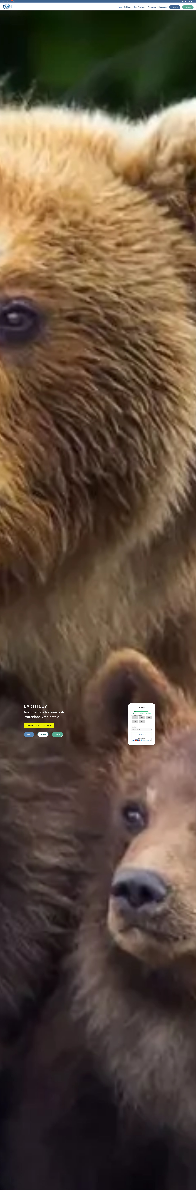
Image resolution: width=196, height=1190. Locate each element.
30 (135, 721)
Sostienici (188, 7)
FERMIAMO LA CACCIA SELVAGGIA (38, 726)
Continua (141, 734)
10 (135, 717)
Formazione (152, 7)
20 (149, 717)
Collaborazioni (162, 7)
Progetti (29, 734)
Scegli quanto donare (136, 715)
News (3, 1)
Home (120, 7)
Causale (133, 727)
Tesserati (175, 7)
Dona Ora (57, 734)
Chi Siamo (127, 7)
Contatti (7, 1)
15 (142, 717)
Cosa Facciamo (139, 7)
